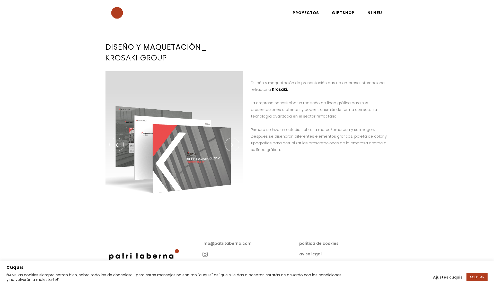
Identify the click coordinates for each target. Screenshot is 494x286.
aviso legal (310, 254)
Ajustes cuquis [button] (448, 277)
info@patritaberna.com (227, 243)
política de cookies (319, 243)
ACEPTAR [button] (477, 277)
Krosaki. (280, 89)
